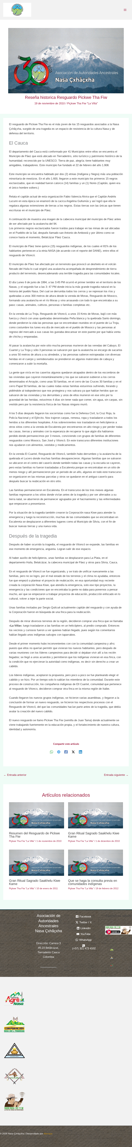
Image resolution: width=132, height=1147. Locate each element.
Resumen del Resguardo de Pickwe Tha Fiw (34, 834)
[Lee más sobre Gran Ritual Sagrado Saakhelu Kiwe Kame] (95, 815)
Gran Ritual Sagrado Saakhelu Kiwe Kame (93, 834)
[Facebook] (66, 752)
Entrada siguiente (116, 774)
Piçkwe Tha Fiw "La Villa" (82, 103)
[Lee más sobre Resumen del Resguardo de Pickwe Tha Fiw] (36, 815)
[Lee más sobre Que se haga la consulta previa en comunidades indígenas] (95, 862)
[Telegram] (58, 752)
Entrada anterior (15, 774)
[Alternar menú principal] (125, 10)
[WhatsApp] (51, 752)
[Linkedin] (80, 752)
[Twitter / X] (73, 752)
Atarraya (48, 1133)
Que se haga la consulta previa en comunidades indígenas (92, 882)
